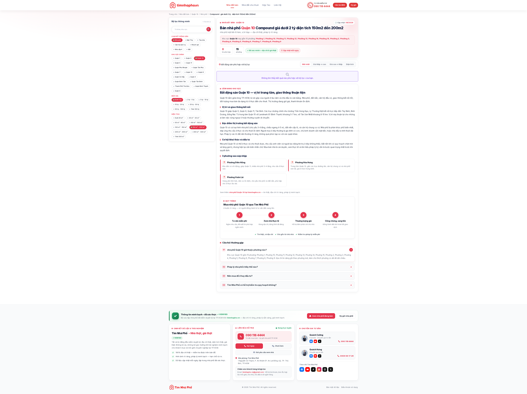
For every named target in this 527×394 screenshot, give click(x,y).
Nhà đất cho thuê (250, 5)
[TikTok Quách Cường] (319, 341)
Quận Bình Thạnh (201, 86)
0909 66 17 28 (347, 356)
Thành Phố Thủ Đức (182, 86)
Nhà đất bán (232, 5)
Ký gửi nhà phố (346, 316)
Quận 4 (193, 77)
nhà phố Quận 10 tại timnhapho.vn (245, 192)
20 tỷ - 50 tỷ (194, 104)
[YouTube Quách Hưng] (315, 356)
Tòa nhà (202, 40)
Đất (189, 49)
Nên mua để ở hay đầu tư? (238, 276)
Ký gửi (353, 5)
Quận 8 (201, 72)
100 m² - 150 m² (181, 127)
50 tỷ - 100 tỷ (180, 109)
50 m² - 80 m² (180, 123)
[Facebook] (301, 369)
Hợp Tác (266, 5)
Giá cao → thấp (336, 64)
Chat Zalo (279, 346)
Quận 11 (189, 63)
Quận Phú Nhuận (181, 67)
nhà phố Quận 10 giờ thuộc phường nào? (245, 250)
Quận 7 (177, 72)
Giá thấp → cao (319, 64)
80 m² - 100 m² (196, 123)
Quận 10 (195, 14)
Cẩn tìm (340, 5)
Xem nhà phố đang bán (322, 316)
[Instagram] (319, 369)
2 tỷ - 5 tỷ (190, 100)
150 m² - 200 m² (199, 127)
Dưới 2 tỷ (178, 100)
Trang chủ (173, 14)
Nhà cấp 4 (178, 49)
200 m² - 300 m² (181, 132)
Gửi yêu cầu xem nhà (265, 352)
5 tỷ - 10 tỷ (204, 100)
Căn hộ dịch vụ (180, 45)
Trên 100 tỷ (195, 109)
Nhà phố (204, 14)
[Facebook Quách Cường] (311, 341)
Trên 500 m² (179, 137)
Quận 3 (188, 58)
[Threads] (325, 369)
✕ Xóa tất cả (207, 22)
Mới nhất (305, 64)
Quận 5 (177, 63)
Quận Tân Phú (198, 67)
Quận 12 (189, 72)
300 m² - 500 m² (199, 132)
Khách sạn (195, 45)
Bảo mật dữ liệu (332, 387)
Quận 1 (177, 58)
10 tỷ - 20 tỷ (179, 104)
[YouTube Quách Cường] (315, 341)
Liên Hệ (277, 5)
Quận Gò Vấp (179, 77)
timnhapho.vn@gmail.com (253, 372)
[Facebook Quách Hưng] (311, 356)
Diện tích (350, 64)
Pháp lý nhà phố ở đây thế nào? (240, 267)
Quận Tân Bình (197, 81)
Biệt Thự (190, 40)
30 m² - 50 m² (194, 118)
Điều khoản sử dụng (349, 387)
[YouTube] (307, 369)
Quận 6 (177, 91)
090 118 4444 (347, 341)
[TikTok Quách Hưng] (319, 356)
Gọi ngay (250, 346)
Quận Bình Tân (180, 81)
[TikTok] (313, 369)
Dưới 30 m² (179, 118)
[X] (330, 369)
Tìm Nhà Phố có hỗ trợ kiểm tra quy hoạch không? (250, 285)
